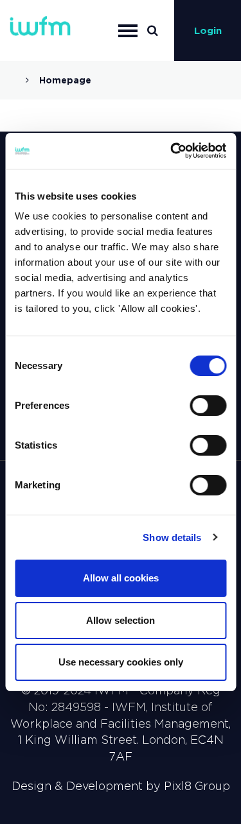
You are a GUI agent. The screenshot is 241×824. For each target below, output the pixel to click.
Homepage (65, 80)
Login (208, 30)
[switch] (208, 405)
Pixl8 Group (197, 786)
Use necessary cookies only (120, 662)
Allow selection (120, 620)
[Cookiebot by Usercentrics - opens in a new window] (171, 150)
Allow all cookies (121, 577)
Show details (172, 537)
